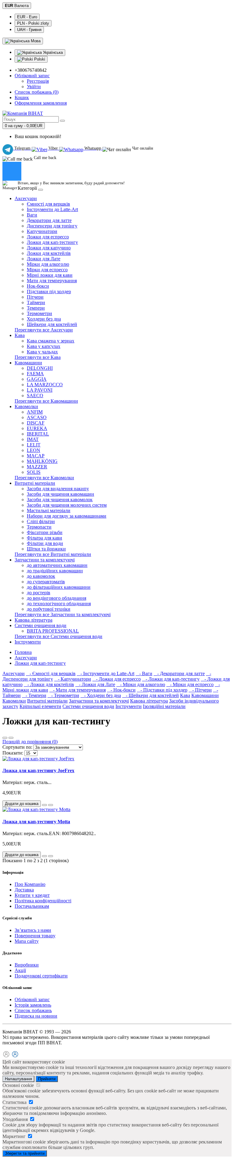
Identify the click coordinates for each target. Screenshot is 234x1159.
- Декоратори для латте (179, 673)
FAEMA (35, 373)
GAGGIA (37, 379)
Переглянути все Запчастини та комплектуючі (63, 614)
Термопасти (39, 526)
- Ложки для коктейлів (49, 684)
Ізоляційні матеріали (164, 706)
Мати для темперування (52, 280)
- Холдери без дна (100, 695)
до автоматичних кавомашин (57, 565)
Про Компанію (30, 884)
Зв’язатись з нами (33, 930)
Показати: (12, 752)
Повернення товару (35, 935)
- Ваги (144, 673)
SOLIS (34, 472)
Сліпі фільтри (41, 521)
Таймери (36, 302)
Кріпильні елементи (40, 706)
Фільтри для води (45, 543)
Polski (39, 59)
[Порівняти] (50, 805)
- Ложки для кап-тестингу (171, 679)
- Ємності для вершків (51, 673)
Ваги (32, 214)
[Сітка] (11, 738)
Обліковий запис (32, 999)
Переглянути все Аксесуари (44, 329)
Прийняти (46, 1079)
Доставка (24, 889)
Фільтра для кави (44, 537)
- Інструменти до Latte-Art (105, 673)
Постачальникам (32, 906)
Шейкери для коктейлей (52, 324)
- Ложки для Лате (95, 684)
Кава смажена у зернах (50, 340)
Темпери (36, 308)
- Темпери (34, 695)
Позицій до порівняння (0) (30, 741)
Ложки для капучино (49, 247)
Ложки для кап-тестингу (52, 242)
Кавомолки (26, 406)
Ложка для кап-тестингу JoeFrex (38, 770)
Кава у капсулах (43, 346)
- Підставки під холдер (162, 689)
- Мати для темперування (77, 689)
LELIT (34, 444)
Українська (52, 52)
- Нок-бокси (121, 689)
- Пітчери (200, 689)
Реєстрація (38, 81)
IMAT (33, 439)
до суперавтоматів (46, 581)
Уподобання (15, 1119)
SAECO (35, 395)
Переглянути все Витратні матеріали (53, 554)
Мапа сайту (27, 941)
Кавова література (33, 620)
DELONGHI (40, 368)
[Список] (4, 738)
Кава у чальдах (42, 351)
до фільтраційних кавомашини (58, 587)
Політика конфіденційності (43, 900)
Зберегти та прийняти (24, 1153)
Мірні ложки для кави (50, 275)
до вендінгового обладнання (56, 598)
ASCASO (37, 417)
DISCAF (35, 422)
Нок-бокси (38, 286)
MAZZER (37, 466)
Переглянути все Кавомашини (46, 401)
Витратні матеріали (35, 483)
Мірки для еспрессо (47, 269)
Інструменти (28, 641)
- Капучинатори (72, 679)
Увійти (34, 86)
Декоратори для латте (49, 220)
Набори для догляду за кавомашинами (66, 516)
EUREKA (37, 428)
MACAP (35, 455)
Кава (20, 335)
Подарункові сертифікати (41, 975)
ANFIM (35, 412)
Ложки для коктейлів (49, 253)
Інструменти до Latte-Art (52, 209)
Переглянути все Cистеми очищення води (58, 636)
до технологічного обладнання (59, 603)
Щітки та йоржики (46, 548)
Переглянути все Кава (38, 357)
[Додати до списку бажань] (44, 805)
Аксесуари (26, 198)
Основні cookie (18, 1085)
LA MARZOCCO (45, 384)
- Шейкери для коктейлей (150, 695)
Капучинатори (42, 231)
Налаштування (18, 1079)
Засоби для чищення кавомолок (60, 499)
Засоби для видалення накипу (58, 488)
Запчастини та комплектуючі (45, 559)
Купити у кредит (32, 895)
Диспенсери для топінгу (52, 225)
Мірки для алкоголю (48, 264)
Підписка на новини (36, 1015)
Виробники (27, 964)
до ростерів (38, 592)
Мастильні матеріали (48, 510)
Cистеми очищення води (40, 625)
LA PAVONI (39, 390)
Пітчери (35, 297)
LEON (33, 450)
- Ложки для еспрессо (116, 679)
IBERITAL (38, 433)
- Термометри (63, 695)
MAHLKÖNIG (42, 461)
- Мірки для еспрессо (190, 684)
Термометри (39, 313)
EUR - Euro (27, 17)
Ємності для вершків (48, 203)
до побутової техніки (48, 609)
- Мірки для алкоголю (140, 684)
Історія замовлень (33, 1005)
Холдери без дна (44, 318)
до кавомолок (41, 576)
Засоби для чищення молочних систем (67, 505)
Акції (20, 970)
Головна (23, 652)
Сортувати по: (17, 747)
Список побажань (33, 1010)
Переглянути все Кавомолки (44, 477)
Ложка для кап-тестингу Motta (36, 821)
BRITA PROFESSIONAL (53, 630)
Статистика (15, 1102)
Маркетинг (14, 1136)
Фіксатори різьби (44, 532)
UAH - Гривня (29, 29)
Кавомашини (28, 362)
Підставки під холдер (49, 291)
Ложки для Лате (43, 258)
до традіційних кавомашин (55, 570)
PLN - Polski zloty (33, 23)
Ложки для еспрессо (48, 236)
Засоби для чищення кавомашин (60, 494)
